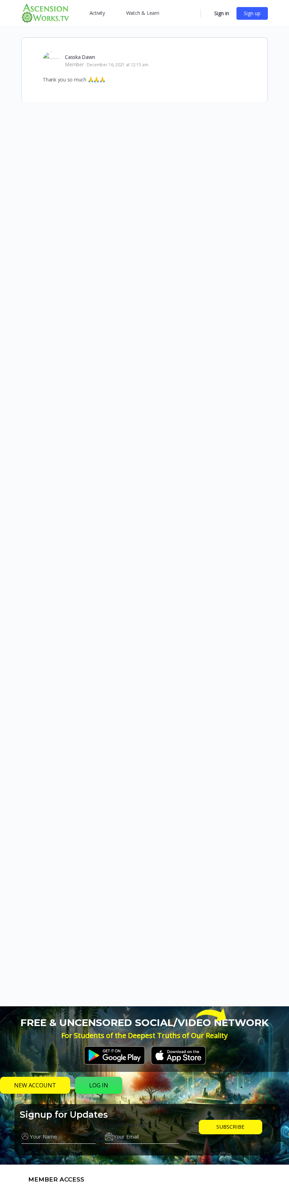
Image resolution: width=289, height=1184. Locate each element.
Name (29, 1124)
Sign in (221, 13)
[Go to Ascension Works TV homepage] (45, 12)
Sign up (252, 13)
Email (125, 1124)
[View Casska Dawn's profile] (51, 60)
